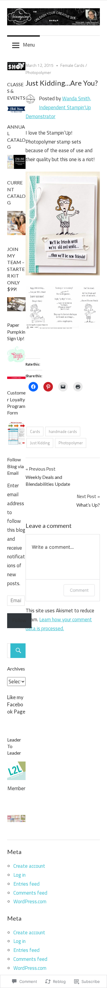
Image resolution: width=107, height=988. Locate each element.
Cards (35, 431)
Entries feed (26, 884)
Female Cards (72, 65)
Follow (19, 620)
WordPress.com (29, 901)
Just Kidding (40, 443)
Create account (29, 866)
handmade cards (63, 431)
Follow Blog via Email (15, 466)
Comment (79, 590)
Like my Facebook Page (16, 704)
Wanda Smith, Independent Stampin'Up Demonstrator (58, 107)
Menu (29, 45)
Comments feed (30, 893)
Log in (19, 875)
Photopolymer (38, 72)
